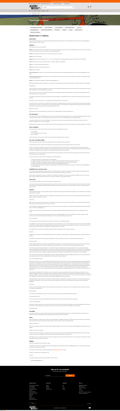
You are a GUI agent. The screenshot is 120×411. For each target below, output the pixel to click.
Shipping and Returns (34, 29)
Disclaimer (64, 29)
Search (72, 7)
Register (47, 385)
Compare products (49, 389)
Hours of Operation (48, 27)
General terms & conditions (46, 29)
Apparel (35, 10)
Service (47, 10)
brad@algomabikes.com (57, 349)
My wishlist (47, 387)
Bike (30, 10)
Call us (33, 403)
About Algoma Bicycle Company (36, 27)
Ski (32, 10)
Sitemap (70, 29)
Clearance (43, 10)
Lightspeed (4, 410)
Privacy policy (57, 29)
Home (30, 13)
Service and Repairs (58, 27)
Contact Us (79, 27)
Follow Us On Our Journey (35, 32)
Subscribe (70, 375)
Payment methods (78, 29)
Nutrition (39, 10)
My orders (47, 386)
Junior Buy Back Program (69, 27)
